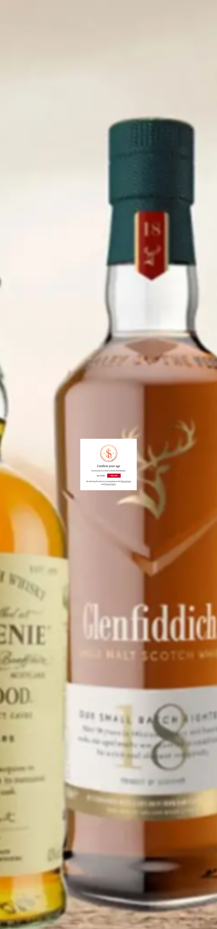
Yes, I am (114, 476)
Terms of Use (126, 481)
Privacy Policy (110, 484)
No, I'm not (101, 476)
